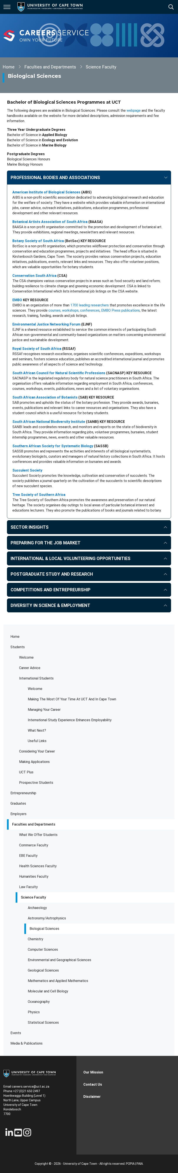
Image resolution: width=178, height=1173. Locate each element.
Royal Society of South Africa (36, 349)
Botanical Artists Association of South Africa (49, 222)
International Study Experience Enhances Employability (70, 720)
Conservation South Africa (34, 276)
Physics (34, 1012)
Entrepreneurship (23, 793)
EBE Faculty (28, 856)
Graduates (18, 803)
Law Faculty (28, 887)
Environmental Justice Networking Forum (46, 324)
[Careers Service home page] (46, 35)
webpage (134, 110)
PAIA (140, 1163)
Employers (18, 814)
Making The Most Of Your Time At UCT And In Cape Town (72, 699)
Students (17, 647)
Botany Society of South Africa (38, 241)
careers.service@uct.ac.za (30, 1086)
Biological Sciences (44, 929)
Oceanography (39, 1002)
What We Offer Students (38, 835)
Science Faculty (33, 897)
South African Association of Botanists (44, 397)
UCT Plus (26, 772)
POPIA (130, 1163)
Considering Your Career (37, 751)
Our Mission (93, 1072)
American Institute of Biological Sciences (46, 192)
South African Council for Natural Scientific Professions (58, 373)
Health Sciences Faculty (38, 866)
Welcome (26, 657)
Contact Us (92, 1084)
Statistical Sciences (43, 1022)
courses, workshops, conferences (74, 310)
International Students (36, 678)
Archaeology (37, 908)
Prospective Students (36, 783)
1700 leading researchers (89, 305)
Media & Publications (26, 1043)
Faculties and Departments (33, 824)
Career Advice (29, 668)
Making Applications (34, 762)
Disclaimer (92, 1097)
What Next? (37, 730)
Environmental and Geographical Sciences (59, 960)
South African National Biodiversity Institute (48, 422)
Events (15, 1033)
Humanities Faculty (33, 876)
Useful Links (37, 741)
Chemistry (35, 939)
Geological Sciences (43, 970)
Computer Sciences (43, 949)
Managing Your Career (44, 710)
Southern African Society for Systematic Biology (52, 446)
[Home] (29, 1073)
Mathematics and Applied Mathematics (58, 981)
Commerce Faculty (33, 845)
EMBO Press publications (120, 310)
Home (15, 637)
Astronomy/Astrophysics (47, 918)
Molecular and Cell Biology (48, 991)
